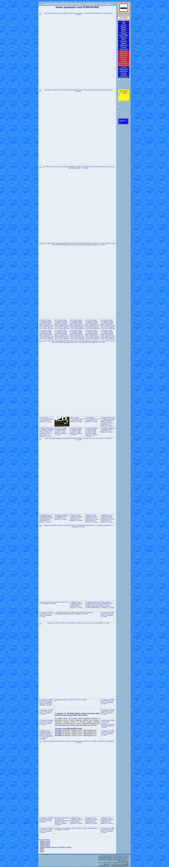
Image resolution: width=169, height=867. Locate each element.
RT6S (41, 850)
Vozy (123, 21)
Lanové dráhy (123, 35)
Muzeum (123, 37)
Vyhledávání (124, 71)
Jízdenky (124, 33)
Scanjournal (124, 49)
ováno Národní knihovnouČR (123, 121)
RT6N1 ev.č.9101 (45, 845)
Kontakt (123, 73)
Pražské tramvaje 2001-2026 (120, 865)
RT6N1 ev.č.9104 (45, 841)
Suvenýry (124, 75)
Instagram (123, 61)
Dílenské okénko (123, 19)
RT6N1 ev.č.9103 (45, 842)
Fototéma (124, 41)
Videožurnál (124, 51)
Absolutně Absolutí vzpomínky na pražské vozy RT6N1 (55, 847)
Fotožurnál (123, 53)
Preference (123, 57)
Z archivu (124, 47)
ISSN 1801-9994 (104, 865)
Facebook (123, 59)
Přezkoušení (124, 69)
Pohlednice (123, 45)
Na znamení (123, 17)
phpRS (127, 864)
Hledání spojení (124, 63)
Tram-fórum (123, 55)
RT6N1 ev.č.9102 (45, 844)
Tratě (123, 23)
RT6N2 (42, 848)
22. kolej (123, 67)
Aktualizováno (123, 77)
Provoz (123, 31)
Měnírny (123, 27)
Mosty (124, 39)
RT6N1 (42, 851)
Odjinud (123, 43)
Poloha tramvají (124, 65)
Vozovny (123, 25)
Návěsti (123, 29)
